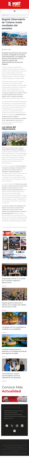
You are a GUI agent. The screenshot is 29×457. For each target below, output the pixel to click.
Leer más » (4, 286)
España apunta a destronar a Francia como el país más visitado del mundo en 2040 (14, 305)
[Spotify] (14, 430)
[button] (14, 11)
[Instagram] (17, 425)
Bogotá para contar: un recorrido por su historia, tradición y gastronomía (14, 280)
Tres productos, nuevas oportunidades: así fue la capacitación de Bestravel (11, 376)
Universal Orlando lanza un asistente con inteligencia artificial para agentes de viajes (14, 351)
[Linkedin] (22, 425)
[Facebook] (6, 425)
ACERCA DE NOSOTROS (12, 407)
